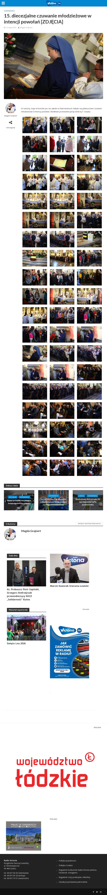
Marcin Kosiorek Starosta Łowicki (69, 585)
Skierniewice (9, 11)
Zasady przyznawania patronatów (73, 882)
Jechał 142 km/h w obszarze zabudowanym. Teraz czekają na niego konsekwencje (53, 502)
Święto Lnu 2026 (16, 643)
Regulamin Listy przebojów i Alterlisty (74, 877)
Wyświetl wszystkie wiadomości (89, 524)
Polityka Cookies (66, 865)
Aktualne (12, 497)
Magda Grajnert (26, 27)
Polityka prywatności (67, 860)
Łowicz (81, 496)
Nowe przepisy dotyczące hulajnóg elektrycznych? (19, 501)
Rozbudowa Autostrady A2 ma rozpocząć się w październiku (88, 502)
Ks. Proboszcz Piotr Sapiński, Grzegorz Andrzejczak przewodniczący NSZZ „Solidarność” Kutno (23, 594)
